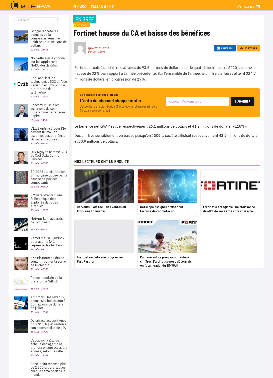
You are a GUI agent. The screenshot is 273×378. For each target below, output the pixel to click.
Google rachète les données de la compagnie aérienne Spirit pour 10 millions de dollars (49, 38)
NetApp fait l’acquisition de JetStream (48, 220)
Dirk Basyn (99, 51)
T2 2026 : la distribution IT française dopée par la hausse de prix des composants (49, 177)
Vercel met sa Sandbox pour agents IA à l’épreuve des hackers (47, 241)
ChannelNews (30, 5)
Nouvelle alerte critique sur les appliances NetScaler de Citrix (48, 61)
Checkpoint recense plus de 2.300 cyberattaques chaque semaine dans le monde (49, 369)
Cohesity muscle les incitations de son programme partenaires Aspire (48, 110)
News (79, 6)
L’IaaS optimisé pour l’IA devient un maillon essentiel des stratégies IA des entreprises (48, 133)
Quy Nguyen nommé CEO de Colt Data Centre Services (49, 155)
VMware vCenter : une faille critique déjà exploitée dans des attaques (47, 200)
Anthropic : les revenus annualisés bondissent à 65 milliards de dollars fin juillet (48, 302)
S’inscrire (245, 6)
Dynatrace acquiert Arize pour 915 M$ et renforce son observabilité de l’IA (49, 324)
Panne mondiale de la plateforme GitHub (46, 279)
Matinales (103, 6)
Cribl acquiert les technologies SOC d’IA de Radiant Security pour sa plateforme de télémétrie (49, 85)
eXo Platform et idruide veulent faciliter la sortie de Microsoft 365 (48, 261)
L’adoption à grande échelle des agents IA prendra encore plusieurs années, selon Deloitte (49, 345)
